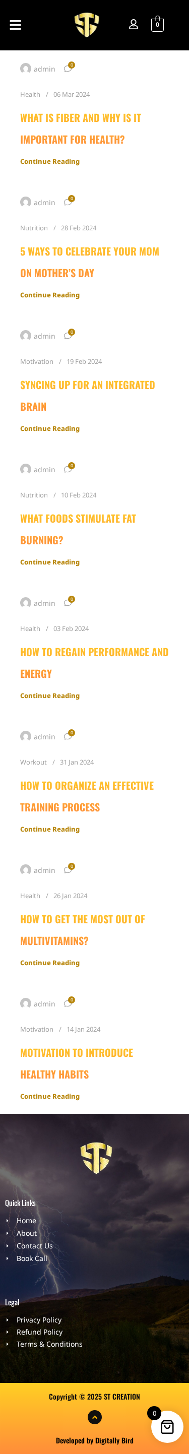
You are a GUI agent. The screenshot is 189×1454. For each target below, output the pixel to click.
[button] (15, 25)
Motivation (36, 361)
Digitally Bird (114, 1440)
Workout (33, 762)
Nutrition (34, 227)
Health (30, 94)
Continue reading (50, 161)
